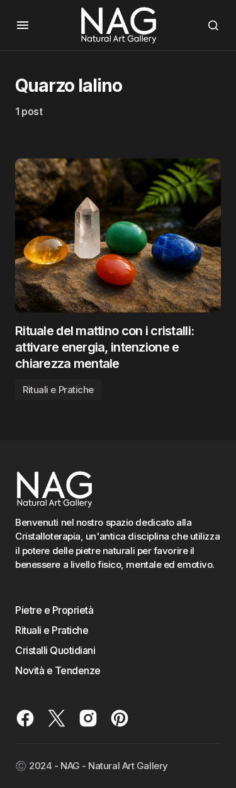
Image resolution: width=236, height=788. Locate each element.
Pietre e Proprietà (54, 610)
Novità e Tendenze (58, 670)
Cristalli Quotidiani (55, 650)
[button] (22, 25)
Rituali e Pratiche (58, 390)
